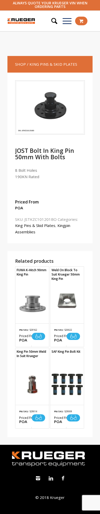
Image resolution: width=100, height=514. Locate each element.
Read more (38, 336)
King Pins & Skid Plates (35, 225)
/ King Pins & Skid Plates (52, 64)
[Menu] (64, 21)
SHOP (20, 64)
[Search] (51, 21)
